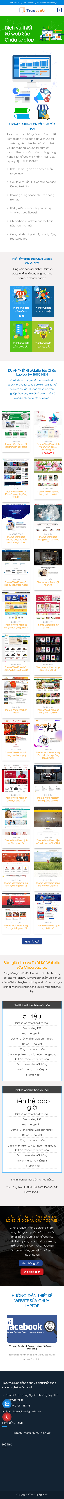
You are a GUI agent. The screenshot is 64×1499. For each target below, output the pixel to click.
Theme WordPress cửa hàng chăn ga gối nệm (16, 626)
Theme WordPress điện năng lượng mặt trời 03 (48, 841)
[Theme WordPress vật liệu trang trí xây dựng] (16, 425)
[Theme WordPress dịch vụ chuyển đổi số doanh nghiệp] (48, 425)
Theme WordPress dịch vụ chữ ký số (48, 926)
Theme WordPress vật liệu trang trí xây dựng (16, 445)
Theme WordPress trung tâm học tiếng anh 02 (16, 926)
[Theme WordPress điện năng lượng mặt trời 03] (48, 821)
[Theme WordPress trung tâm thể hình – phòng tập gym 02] (48, 733)
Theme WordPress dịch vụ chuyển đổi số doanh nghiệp (48, 447)
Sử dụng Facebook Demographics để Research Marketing (32, 1347)
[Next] (56, 1336)
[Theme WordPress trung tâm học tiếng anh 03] (16, 863)
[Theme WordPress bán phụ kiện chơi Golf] (16, 778)
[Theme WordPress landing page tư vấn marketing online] (16, 517)
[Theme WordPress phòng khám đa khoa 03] (48, 517)
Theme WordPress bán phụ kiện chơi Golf (16, 799)
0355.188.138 (22, 1405)
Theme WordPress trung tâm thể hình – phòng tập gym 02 (48, 755)
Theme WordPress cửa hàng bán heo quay (16, 753)
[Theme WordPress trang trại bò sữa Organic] (48, 863)
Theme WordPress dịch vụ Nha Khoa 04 (16, 841)
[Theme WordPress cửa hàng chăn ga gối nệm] (16, 605)
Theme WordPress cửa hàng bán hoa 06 (48, 492)
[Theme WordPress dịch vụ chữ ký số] (48, 906)
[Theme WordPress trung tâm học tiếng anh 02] (16, 906)
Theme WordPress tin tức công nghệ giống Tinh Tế (16, 494)
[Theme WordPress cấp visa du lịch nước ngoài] (16, 563)
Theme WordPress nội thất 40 (48, 583)
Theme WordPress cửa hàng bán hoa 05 (48, 711)
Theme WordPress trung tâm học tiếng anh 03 (16, 884)
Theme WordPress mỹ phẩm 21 (48, 626)
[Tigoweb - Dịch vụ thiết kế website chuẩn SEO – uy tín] (32, 10)
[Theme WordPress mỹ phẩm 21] (48, 605)
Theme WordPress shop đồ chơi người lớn (48, 668)
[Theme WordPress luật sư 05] (16, 690)
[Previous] (7, 1336)
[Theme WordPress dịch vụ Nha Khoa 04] (16, 821)
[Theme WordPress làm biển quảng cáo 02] (48, 778)
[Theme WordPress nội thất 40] (48, 563)
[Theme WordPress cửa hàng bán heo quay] (16, 733)
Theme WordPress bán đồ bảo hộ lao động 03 (16, 668)
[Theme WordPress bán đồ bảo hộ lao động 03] (16, 648)
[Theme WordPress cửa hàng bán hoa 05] (48, 690)
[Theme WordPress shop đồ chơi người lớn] (48, 648)
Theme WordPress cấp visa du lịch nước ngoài (16, 583)
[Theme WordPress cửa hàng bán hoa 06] (48, 472)
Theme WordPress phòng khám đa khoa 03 (48, 539)
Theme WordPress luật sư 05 (16, 711)
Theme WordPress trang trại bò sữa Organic (48, 884)
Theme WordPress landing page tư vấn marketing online (16, 539)
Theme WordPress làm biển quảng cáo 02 (48, 799)
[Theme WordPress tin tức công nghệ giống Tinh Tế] (16, 472)
